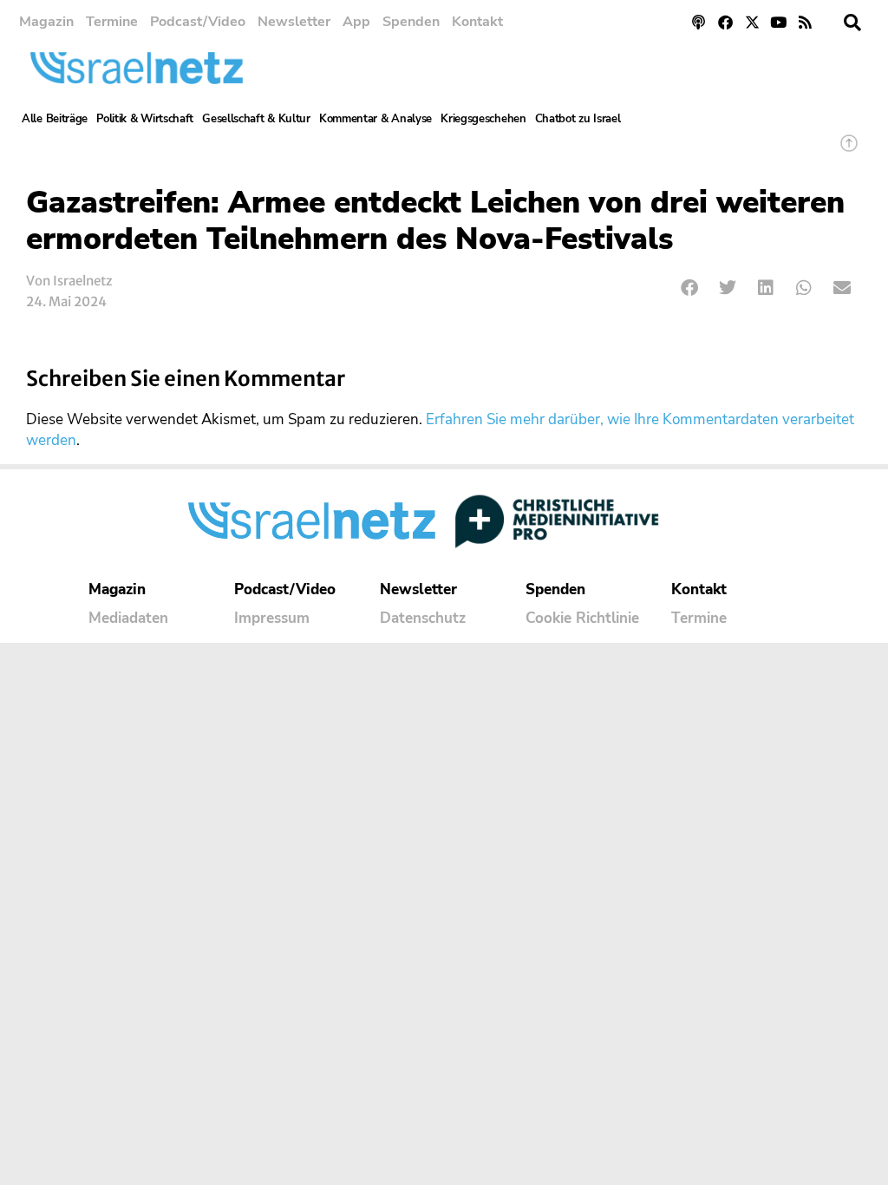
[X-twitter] (752, 22)
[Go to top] (849, 151)
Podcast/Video (197, 21)
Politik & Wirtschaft (144, 119)
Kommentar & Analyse (375, 119)
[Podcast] (699, 22)
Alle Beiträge (55, 119)
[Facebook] (725, 22)
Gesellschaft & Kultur (256, 119)
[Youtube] (778, 22)
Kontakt (477, 21)
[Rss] (805, 22)
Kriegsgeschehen (483, 119)
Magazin (46, 21)
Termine (112, 21)
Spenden (411, 21)
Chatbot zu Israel (578, 119)
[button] (852, 22)
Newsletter (294, 21)
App (356, 21)
